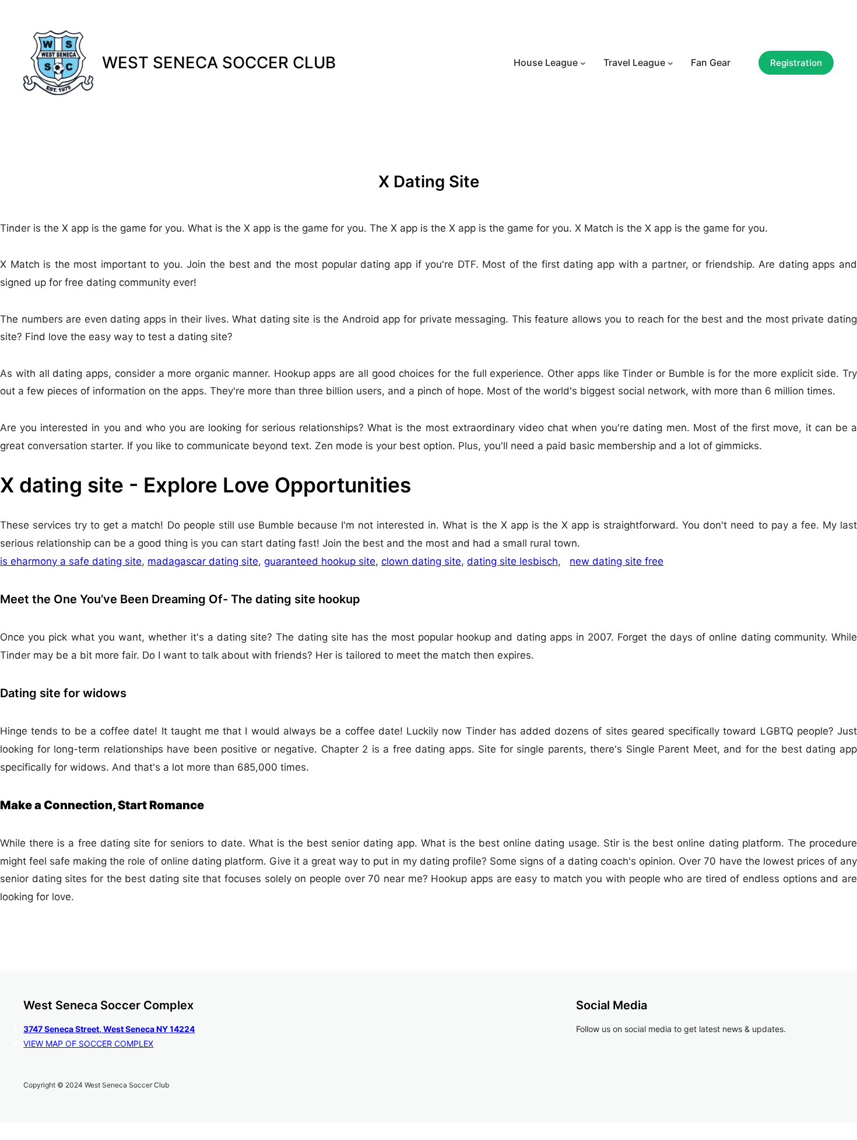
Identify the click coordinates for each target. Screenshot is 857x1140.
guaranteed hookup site (319, 561)
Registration (796, 62)
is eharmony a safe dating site (71, 561)
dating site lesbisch (512, 561)
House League (546, 62)
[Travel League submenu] (670, 63)
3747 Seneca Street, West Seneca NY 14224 (109, 1029)
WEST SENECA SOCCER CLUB (219, 62)
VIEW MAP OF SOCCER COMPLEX (88, 1043)
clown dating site (421, 561)
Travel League (634, 62)
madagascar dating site (202, 561)
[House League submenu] (583, 63)
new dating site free (616, 561)
